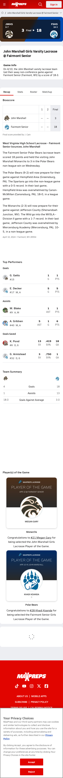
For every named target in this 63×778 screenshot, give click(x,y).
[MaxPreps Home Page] (2, 13)
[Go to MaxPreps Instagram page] (32, 686)
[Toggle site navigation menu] (4, 4)
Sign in (53, 4)
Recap (6, 91)
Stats (20, 91)
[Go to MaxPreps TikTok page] (17, 686)
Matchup (47, 91)
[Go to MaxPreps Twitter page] (39, 686)
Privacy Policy (39, 701)
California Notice (41, 707)
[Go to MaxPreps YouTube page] (24, 686)
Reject (31, 771)
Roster (33, 91)
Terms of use (19, 707)
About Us (22, 696)
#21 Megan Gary (41, 537)
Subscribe (21, 701)
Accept (31, 762)
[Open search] (40, 4)
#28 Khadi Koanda (41, 610)
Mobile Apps (39, 696)
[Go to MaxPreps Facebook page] (46, 686)
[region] (31, 743)
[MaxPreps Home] (19, 4)
